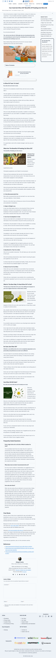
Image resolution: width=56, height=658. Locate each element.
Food (30, 5)
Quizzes (20, 3)
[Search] (52, 13)
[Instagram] (7, 1)
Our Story (24, 618)
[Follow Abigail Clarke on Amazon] (26, 574)
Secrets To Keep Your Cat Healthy (23, 570)
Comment (6, 584)
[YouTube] (12, 1)
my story (24, 571)
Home (10, 3)
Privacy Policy (7, 620)
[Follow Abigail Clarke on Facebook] (13, 574)
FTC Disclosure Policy (9, 623)
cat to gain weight (15, 525)
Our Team (24, 620)
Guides (26, 5)
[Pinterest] (5, 1)
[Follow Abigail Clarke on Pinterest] (24, 574)
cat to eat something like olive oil (15, 530)
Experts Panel (25, 621)
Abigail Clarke (20, 562)
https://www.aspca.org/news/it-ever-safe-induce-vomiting (18, 546)
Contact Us (39, 3)
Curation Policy (7, 621)
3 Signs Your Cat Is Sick (46, 22)
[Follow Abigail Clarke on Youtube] (20, 574)
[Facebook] (3, 1)
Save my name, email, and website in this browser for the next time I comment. (19, 605)
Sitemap (6, 629)
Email (22, 601)
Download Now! (30, 75)
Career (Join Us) (25, 631)
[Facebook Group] (10, 1)
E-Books (26, 3)
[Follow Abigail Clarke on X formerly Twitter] (15, 574)
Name (5, 601)
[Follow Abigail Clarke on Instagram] (18, 574)
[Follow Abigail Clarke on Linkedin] (22, 574)
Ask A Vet (45, 3)
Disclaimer (6, 618)
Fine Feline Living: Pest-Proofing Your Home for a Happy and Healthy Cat (46, 34)
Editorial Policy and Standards (28, 623)
